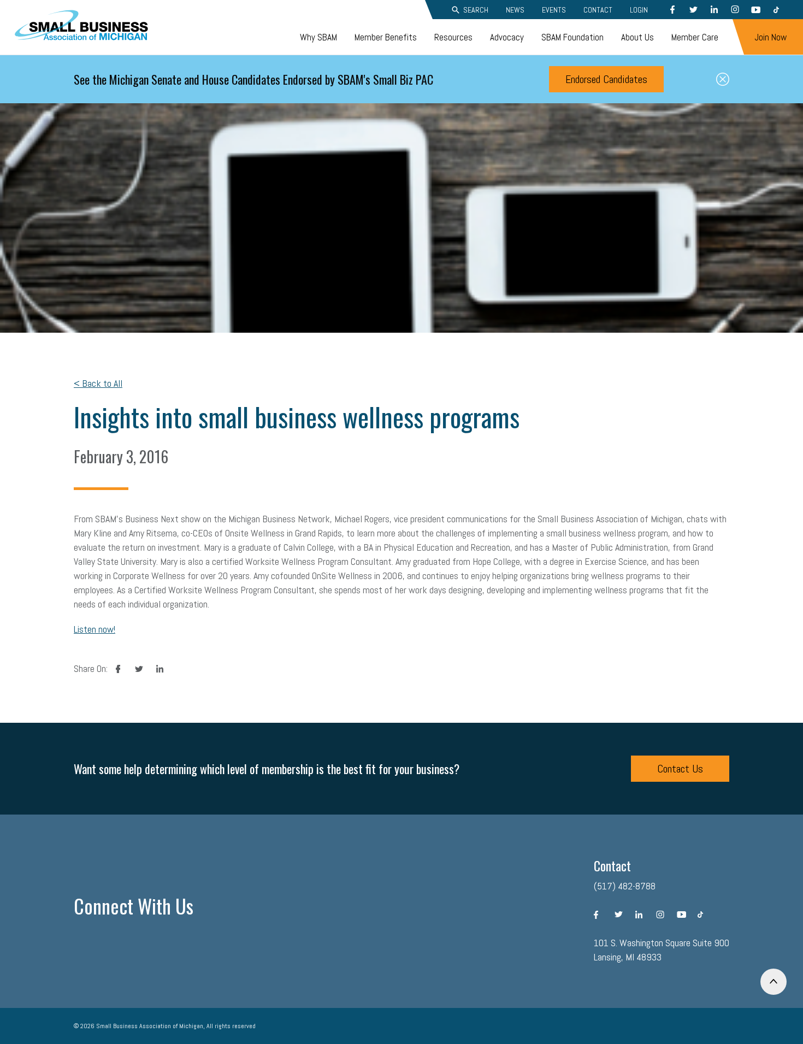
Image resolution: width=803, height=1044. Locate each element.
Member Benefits (386, 37)
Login (639, 10)
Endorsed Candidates (606, 79)
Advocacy (507, 37)
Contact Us (680, 769)
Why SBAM (318, 37)
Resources (453, 37)
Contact (597, 10)
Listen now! (94, 629)
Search (475, 10)
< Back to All (98, 383)
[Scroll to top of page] (773, 982)
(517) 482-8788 (625, 886)
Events (554, 10)
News (515, 10)
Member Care (694, 37)
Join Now (770, 37)
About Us (637, 37)
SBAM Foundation (572, 37)
